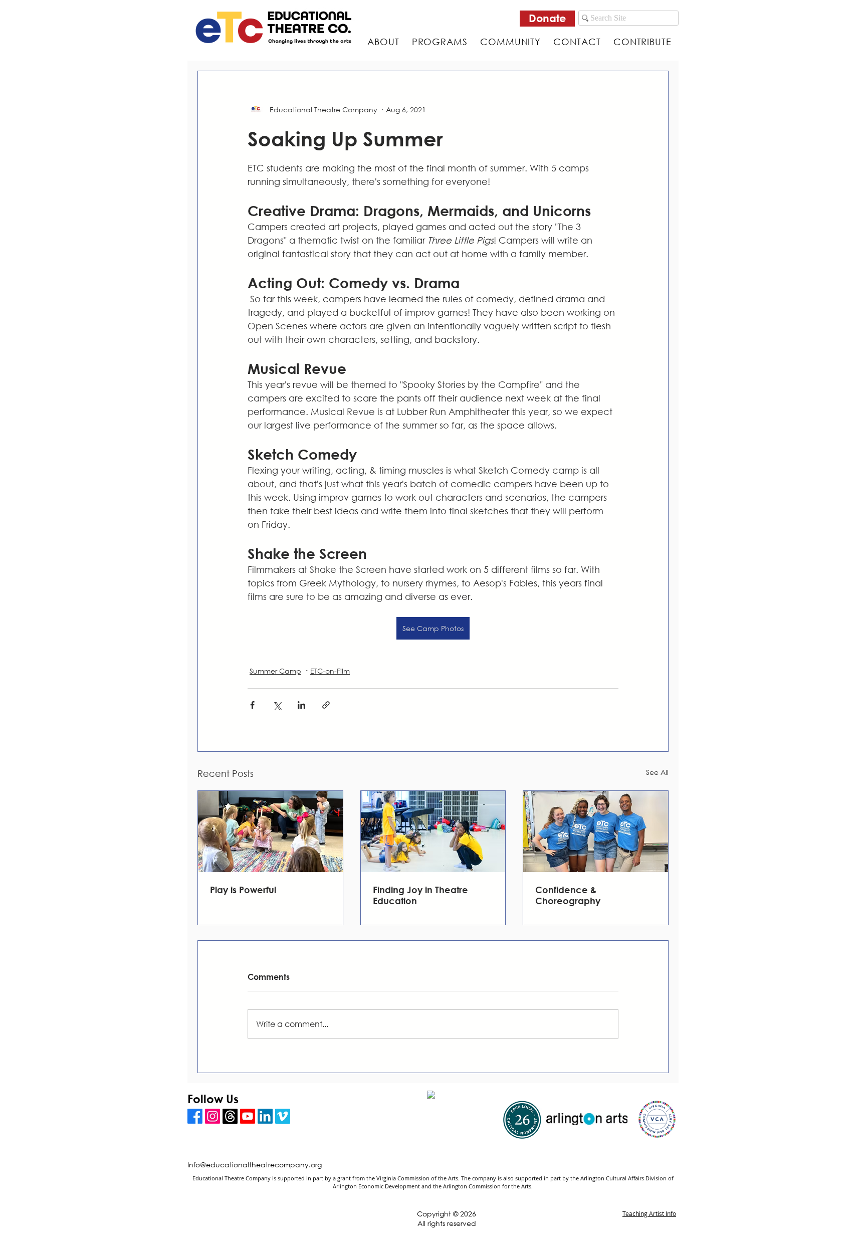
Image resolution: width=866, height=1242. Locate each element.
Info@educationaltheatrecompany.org (254, 1164)
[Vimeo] (282, 1116)
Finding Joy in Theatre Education (420, 895)
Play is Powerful (243, 889)
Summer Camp (275, 671)
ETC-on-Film (330, 671)
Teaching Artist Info (649, 1213)
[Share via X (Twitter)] (277, 705)
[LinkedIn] (265, 1116)
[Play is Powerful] (270, 831)
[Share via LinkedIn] (301, 705)
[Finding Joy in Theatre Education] (433, 831)
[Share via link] (326, 705)
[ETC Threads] (230, 1116)
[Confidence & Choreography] (595, 831)
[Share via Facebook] (252, 705)
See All (657, 772)
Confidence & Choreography (567, 895)
